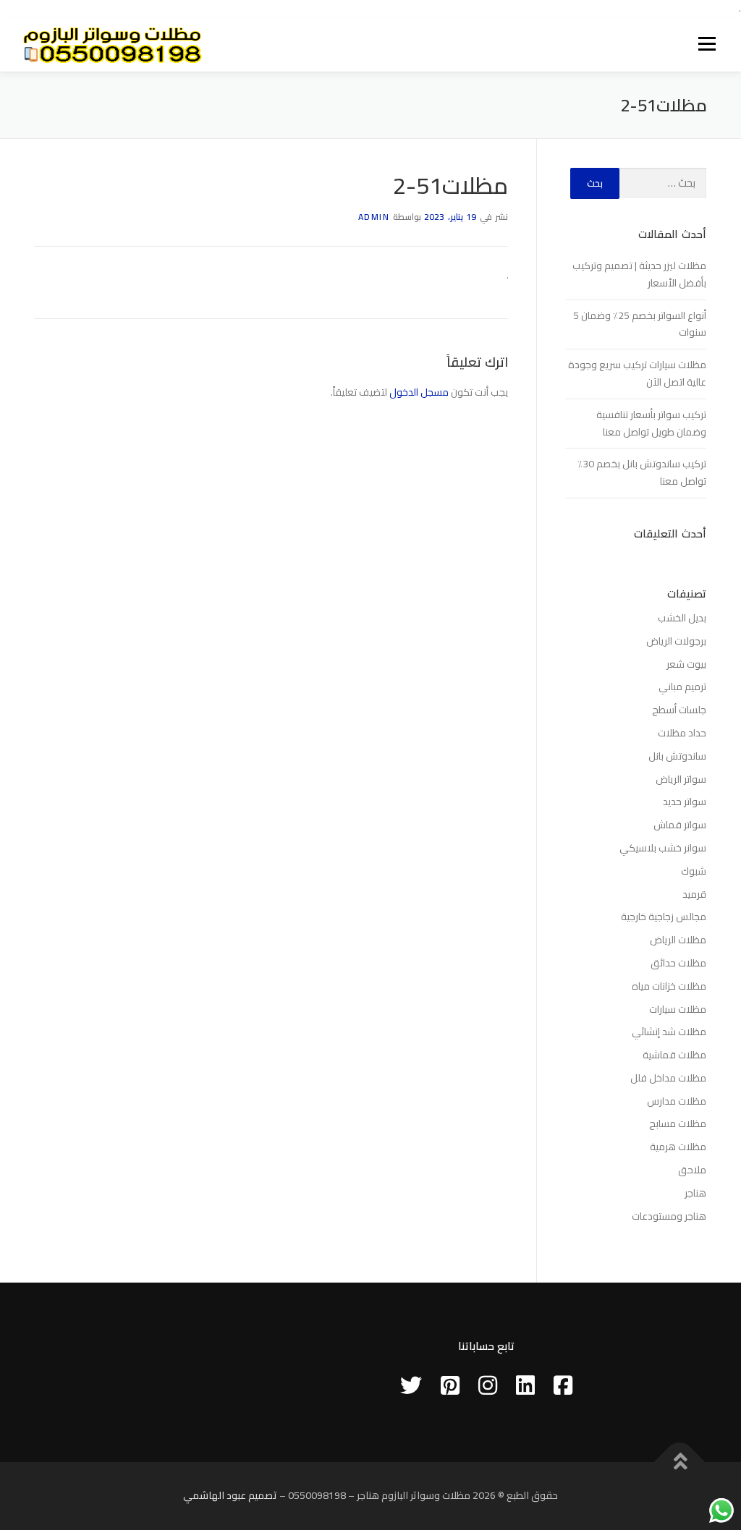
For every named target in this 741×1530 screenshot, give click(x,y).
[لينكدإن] (525, 1385)
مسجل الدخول (419, 392)
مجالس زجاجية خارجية (663, 916)
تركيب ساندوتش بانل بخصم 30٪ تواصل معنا (641, 472)
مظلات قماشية (674, 1054)
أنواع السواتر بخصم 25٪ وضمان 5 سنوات (639, 324)
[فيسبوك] (563, 1385)
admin (374, 216)
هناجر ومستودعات (669, 1216)
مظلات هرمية (678, 1146)
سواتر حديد (684, 801)
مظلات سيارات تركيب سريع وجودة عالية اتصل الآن (637, 373)
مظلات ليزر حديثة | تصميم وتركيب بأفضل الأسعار (639, 274)
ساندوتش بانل (677, 756)
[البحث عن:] (662, 183)
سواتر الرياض (681, 779)
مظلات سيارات (677, 1009)
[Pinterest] (450, 1385)
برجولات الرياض (676, 641)
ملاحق (692, 1169)
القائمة (706, 44)
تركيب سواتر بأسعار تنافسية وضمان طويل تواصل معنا (651, 423)
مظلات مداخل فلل (668, 1077)
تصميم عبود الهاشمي (230, 1495)
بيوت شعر (686, 664)
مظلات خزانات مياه (669, 986)
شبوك (693, 871)
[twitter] (411, 1385)
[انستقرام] (487, 1385)
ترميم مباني (682, 686)
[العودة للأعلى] (680, 1462)
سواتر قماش (679, 824)
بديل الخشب (682, 617)
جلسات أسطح (679, 709)
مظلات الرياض (678, 939)
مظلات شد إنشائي (669, 1031)
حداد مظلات (682, 732)
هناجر (695, 1192)
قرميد (694, 894)
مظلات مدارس (676, 1101)
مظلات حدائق (678, 962)
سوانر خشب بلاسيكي (662, 847)
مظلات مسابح (677, 1123)
